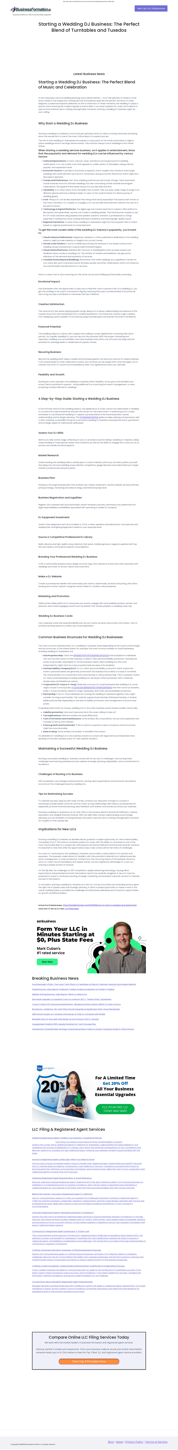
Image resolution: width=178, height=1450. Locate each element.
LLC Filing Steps (72, 909)
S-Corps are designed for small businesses (92, 687)
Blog (111, 1442)
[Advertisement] (89, 51)
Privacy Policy (134, 1442)
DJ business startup (89, 417)
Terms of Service (156, 1442)
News (119, 1442)
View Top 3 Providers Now (89, 1361)
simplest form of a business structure (91, 655)
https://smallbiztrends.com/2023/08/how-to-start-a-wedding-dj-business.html (100, 905)
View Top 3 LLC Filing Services (151, 8)
